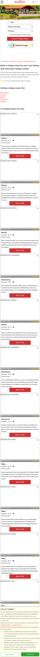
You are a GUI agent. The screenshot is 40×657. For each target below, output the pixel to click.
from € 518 (20, 295)
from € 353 (20, 343)
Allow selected (9, 654)
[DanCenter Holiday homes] (20, 2)
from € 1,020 (20, 435)
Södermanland (27, 61)
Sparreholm (4, 99)
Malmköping (5, 93)
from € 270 (20, 250)
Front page (12, 61)
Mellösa (3, 95)
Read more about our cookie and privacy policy (14, 627)
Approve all (30, 654)
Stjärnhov (4, 101)
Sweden (19, 61)
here (9, 629)
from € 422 (20, 576)
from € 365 (20, 482)
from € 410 (20, 156)
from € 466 (20, 203)
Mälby (3, 97)
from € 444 (20, 529)
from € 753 (20, 390)
